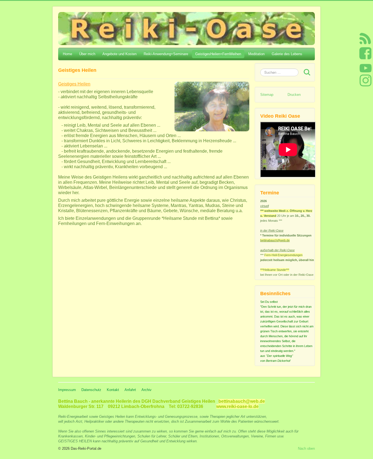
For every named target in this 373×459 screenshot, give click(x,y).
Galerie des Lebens (287, 54)
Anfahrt (130, 390)
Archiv (146, 390)
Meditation (256, 54)
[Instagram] (365, 80)
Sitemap (266, 95)
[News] (365, 38)
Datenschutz (91, 390)
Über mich (87, 54)
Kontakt (113, 390)
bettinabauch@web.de (275, 240)
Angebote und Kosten (119, 54)
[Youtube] (365, 68)
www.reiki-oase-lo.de (237, 406)
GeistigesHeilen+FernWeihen (218, 54)
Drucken (294, 95)
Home (67, 54)
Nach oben (306, 448)
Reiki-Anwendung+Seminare (166, 54)
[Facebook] (365, 53)
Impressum (67, 390)
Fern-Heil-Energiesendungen (283, 255)
